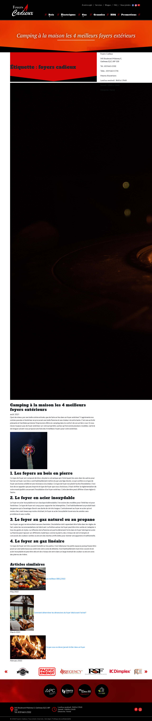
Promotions (128, 14)
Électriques (68, 14)
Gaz (84, 14)
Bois (51, 14)
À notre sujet (87, 5)
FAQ (115, 5)
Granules (99, 14)
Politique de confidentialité (61, 719)
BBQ (113, 14)
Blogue (108, 5)
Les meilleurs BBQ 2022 (55, 578)
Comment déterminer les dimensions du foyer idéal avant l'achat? (60, 612)
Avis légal (47, 719)
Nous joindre (125, 5)
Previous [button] (6, 671)
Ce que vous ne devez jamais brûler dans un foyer (65, 647)
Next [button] (146, 671)
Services (98, 5)
